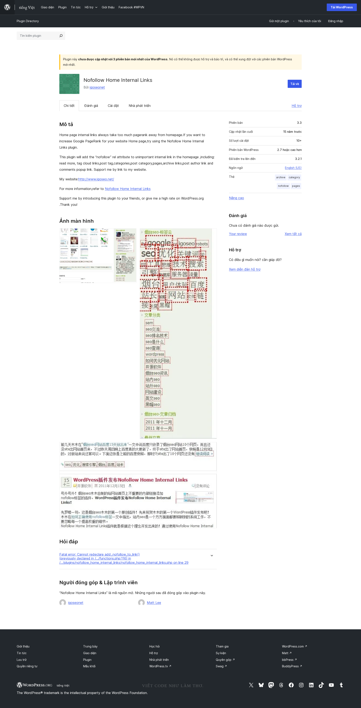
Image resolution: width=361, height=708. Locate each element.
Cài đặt (113, 106)
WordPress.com (294, 646)
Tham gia (222, 646)
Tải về (294, 84)
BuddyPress (292, 666)
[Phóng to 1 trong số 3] (131, 234)
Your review (238, 234)
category (294, 177)
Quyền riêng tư (27, 666)
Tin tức (22, 653)
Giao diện (89, 653)
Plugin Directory (28, 21)
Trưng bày (90, 646)
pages (296, 185)
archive (280, 177)
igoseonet (97, 87)
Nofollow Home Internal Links (128, 189)
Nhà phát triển (140, 106)
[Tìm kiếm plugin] (61, 36)
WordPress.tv (160, 666)
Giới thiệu (23, 646)
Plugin (87, 659)
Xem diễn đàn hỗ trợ (245, 269)
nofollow (283, 185)
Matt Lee (154, 603)
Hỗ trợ (297, 106)
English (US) (293, 167)
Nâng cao (236, 198)
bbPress (289, 659)
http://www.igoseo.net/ (96, 179)
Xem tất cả (293, 234)
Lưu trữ (22, 659)
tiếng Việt (63, 685)
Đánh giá (91, 106)
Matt (287, 653)
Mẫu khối (89, 666)
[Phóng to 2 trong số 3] (211, 234)
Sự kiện (221, 653)
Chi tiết (69, 106)
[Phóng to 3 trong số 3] (211, 448)
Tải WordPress (342, 7)
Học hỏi (154, 646)
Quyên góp (225, 659)
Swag (221, 666)
